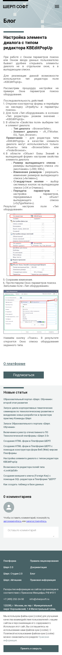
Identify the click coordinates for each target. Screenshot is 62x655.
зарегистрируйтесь (36, 521)
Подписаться (23, 375)
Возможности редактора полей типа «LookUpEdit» (24, 469)
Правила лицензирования (44, 561)
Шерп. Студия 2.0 (12, 573)
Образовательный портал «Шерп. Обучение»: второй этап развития (28, 401)
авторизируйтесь (12, 521)
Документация (38, 567)
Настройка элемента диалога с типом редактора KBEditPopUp (30, 460)
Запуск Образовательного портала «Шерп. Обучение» (26, 425)
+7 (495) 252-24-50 (13, 599)
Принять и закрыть (31, 648)
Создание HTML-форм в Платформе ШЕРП (27, 441)
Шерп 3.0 (8, 567)
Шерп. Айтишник (12, 580)
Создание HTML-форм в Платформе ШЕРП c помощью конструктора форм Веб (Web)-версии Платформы (30, 450)
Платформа (9, 561)
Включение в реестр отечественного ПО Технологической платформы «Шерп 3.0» (26, 434)
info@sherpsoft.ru (39, 599)
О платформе (14, 364)
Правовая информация (43, 580)
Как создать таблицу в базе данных (23, 484)
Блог (32, 573)
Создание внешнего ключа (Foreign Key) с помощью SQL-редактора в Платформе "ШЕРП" (29, 477)
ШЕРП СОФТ (15, 6)
